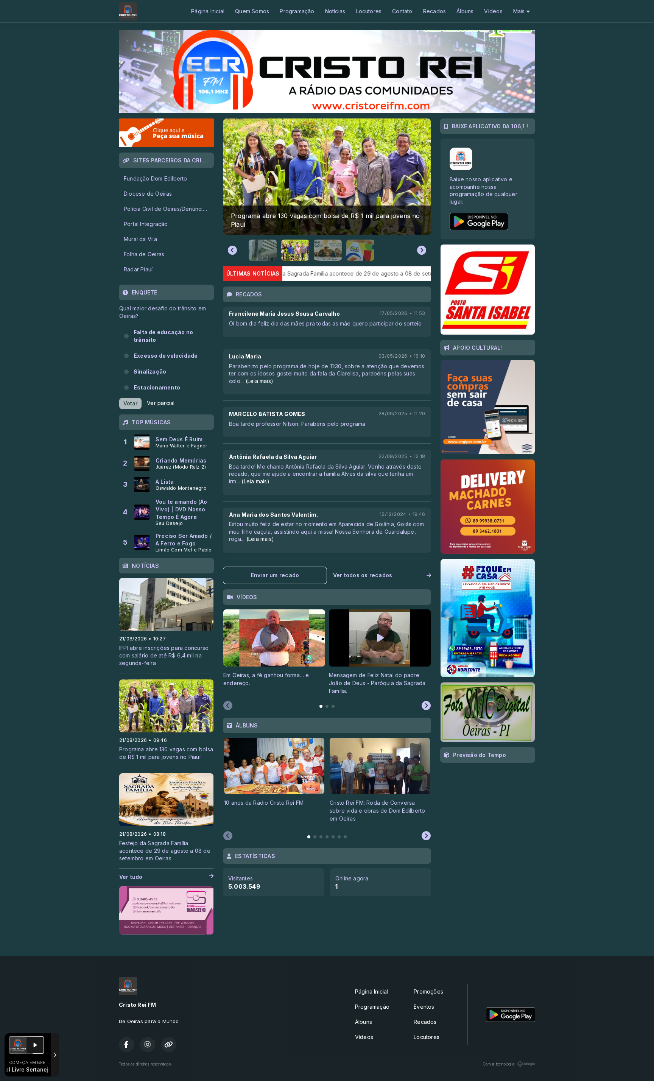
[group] (327, 176)
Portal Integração (146, 224)
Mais (519, 11)
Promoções (428, 991)
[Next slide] (421, 250)
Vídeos (493, 11)
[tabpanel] (274, 652)
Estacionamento (157, 387)
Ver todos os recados (362, 575)
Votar (130, 403)
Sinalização (150, 371)
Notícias (335, 11)
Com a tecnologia (499, 1064)
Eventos (424, 1006)
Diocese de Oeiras (148, 193)
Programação (297, 11)
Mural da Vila (140, 239)
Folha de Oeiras (144, 254)
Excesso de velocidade (166, 355)
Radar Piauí (138, 269)
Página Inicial (207, 11)
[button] (263, 250)
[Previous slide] (232, 250)
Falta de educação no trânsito (163, 336)
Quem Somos (252, 11)
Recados (434, 11)
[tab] (320, 706)
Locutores (369, 11)
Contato (402, 11)
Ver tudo (131, 877)
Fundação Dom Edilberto (155, 178)
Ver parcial (160, 403)
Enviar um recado (275, 575)
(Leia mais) (259, 381)
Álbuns (464, 11)
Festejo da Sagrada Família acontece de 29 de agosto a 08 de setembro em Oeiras (283, 273)
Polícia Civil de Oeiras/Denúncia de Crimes (168, 209)
